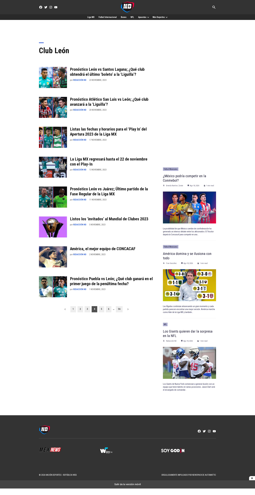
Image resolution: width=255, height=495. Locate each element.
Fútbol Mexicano (171, 169)
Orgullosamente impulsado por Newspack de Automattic (188, 475)
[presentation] (148, 17)
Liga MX (90, 17)
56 (119, 309)
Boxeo (123, 17)
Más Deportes (159, 17)
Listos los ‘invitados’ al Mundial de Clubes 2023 (109, 218)
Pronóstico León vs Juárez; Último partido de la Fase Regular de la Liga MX (109, 191)
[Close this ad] (252, 478)
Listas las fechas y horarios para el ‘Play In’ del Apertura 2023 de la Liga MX (108, 132)
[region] (127, 29)
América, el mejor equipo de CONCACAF (102, 248)
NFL (132, 17)
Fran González (171, 263)
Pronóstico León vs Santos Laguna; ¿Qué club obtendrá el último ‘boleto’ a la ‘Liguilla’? (107, 72)
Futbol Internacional (108, 17)
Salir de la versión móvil (127, 484)
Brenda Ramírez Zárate (174, 186)
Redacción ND (79, 80)
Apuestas (142, 17)
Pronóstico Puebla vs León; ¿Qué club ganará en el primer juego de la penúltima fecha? (111, 281)
